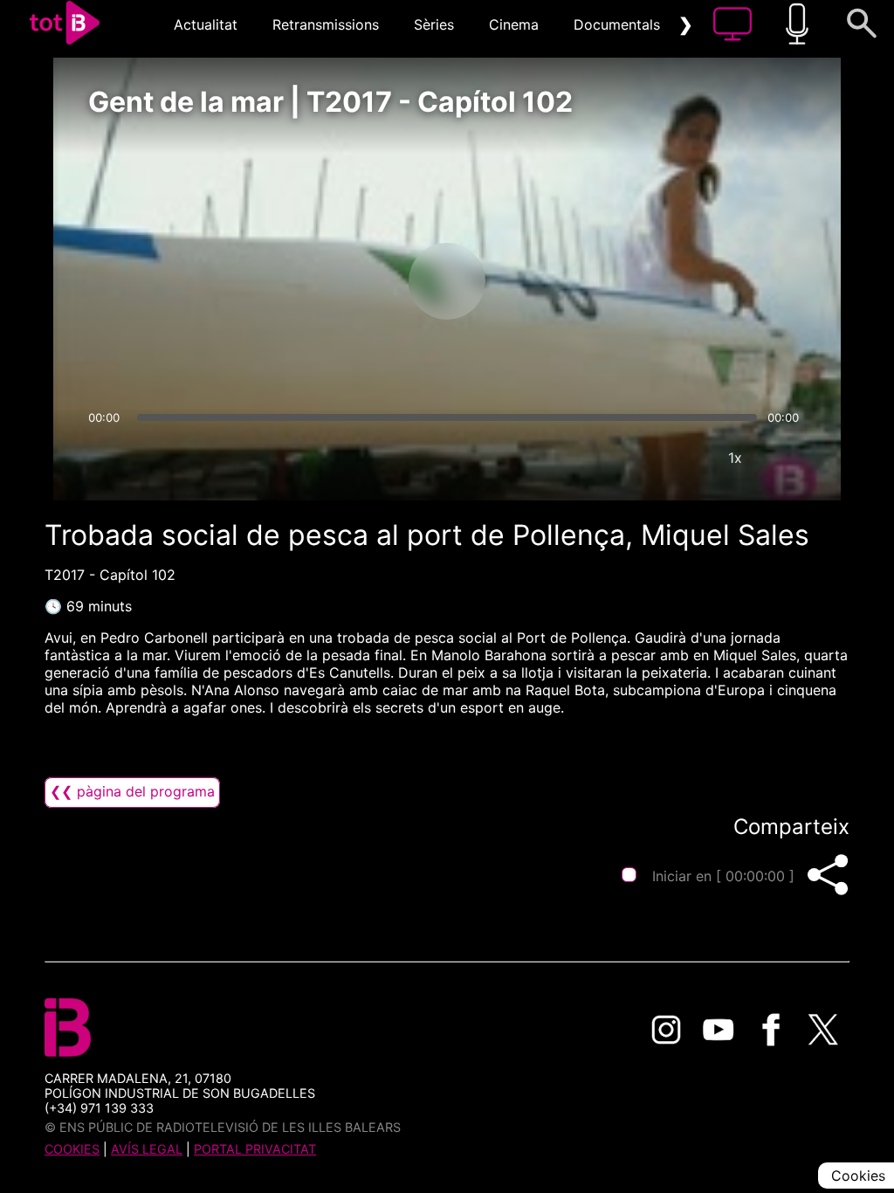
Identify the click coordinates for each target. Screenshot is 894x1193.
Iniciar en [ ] (723, 876)
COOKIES (72, 1148)
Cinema (514, 24)
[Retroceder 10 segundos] (355, 281)
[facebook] (770, 1029)
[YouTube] (718, 1029)
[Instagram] (666, 1029)
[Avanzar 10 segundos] (538, 281)
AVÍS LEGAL (146, 1148)
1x (735, 457)
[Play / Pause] (447, 281)
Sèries (434, 24)
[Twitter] (823, 1029)
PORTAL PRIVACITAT (255, 1148)
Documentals (617, 24)
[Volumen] (106, 457)
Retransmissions (325, 24)
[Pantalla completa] (787, 457)
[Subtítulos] (630, 457)
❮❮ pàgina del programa (132, 791)
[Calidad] (682, 457)
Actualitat (205, 24)
